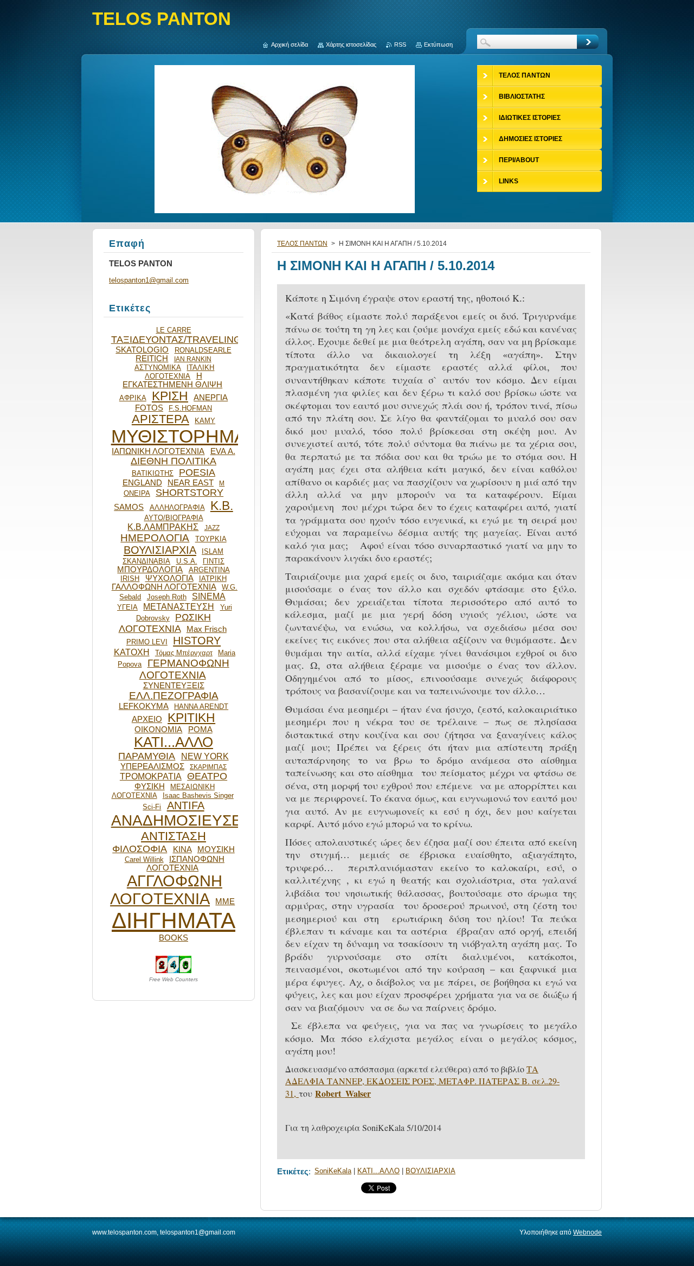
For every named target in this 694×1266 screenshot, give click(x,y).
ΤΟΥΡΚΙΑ (211, 539)
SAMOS (129, 507)
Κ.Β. (221, 505)
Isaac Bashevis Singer (198, 795)
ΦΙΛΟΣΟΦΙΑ (139, 848)
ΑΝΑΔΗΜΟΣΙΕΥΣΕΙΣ (183, 820)
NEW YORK (205, 756)
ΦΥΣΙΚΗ (149, 786)
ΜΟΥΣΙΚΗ (216, 849)
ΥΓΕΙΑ (127, 607)
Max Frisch (207, 629)
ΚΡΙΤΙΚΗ (191, 718)
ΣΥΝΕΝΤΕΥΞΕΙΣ (173, 685)
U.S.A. (186, 561)
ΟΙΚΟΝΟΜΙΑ (158, 729)
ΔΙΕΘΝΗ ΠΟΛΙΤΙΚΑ (173, 461)
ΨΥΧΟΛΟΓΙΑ (169, 578)
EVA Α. (222, 451)
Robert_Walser (343, 1093)
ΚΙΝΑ (182, 849)
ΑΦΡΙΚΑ (132, 398)
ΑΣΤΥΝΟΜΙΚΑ (157, 367)
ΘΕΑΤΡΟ (207, 776)
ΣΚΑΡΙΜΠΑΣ (208, 766)
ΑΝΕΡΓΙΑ (211, 397)
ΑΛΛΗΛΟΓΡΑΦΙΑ (177, 507)
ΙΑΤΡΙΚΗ (213, 578)
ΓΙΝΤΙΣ (213, 561)
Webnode (587, 1232)
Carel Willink (144, 859)
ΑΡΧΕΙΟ (147, 719)
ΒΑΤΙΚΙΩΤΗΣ (153, 473)
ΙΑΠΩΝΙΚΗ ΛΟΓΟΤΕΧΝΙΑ (158, 451)
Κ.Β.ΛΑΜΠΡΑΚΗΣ (162, 527)
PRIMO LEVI (147, 642)
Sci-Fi (152, 807)
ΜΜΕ (225, 901)
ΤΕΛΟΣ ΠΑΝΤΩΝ (302, 243)
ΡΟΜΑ (200, 729)
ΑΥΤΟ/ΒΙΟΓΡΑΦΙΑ (173, 518)
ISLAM (212, 551)
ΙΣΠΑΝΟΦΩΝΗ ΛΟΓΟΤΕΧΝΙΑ (185, 863)
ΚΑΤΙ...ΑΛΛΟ (378, 1171)
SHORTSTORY (189, 492)
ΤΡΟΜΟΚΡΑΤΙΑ (151, 776)
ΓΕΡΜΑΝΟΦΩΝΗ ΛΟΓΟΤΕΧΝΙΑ (184, 669)
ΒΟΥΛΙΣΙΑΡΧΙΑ (430, 1171)
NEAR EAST (191, 482)
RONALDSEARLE (203, 350)
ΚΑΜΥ (205, 421)
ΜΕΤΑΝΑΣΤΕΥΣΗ (178, 606)
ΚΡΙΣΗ (170, 396)
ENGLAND (142, 482)
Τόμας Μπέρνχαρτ (184, 653)
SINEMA (209, 596)
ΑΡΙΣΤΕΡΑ (160, 419)
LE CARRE (173, 330)
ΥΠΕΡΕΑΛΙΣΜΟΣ (152, 766)
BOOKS (173, 937)
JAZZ (212, 527)
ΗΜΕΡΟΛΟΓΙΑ (154, 538)
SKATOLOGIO (142, 350)
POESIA (197, 472)
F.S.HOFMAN (190, 408)
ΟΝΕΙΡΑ (137, 493)
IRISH (129, 578)
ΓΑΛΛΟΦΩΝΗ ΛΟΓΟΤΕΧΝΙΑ (164, 587)
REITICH (152, 358)
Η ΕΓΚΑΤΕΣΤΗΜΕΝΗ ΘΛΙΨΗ (172, 380)
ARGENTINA (209, 570)
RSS (400, 44)
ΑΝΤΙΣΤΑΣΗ (173, 836)
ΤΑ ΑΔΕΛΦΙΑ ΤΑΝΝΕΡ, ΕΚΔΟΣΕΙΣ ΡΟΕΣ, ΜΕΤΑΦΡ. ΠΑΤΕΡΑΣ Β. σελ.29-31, (422, 1081)
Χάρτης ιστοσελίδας (351, 44)
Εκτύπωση (438, 44)
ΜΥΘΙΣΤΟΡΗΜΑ (179, 436)
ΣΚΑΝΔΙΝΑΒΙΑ (146, 561)
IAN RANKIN (192, 358)
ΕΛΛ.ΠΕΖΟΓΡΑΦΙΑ (174, 695)
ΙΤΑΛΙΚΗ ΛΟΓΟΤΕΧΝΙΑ (179, 371)
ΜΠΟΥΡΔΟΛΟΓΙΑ (150, 569)
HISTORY (197, 641)
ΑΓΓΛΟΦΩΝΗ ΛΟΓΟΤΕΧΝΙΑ (166, 889)
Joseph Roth (167, 597)
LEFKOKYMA (144, 706)
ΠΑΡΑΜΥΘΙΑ (146, 756)
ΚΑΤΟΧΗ (132, 652)
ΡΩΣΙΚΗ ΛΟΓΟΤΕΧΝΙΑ (165, 623)
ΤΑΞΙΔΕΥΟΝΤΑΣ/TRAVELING (176, 339)
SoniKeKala (332, 1171)
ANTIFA (185, 805)
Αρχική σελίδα (289, 44)
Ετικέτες (293, 1171)
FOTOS (149, 408)
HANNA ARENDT (201, 706)
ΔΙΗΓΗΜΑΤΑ (173, 920)
